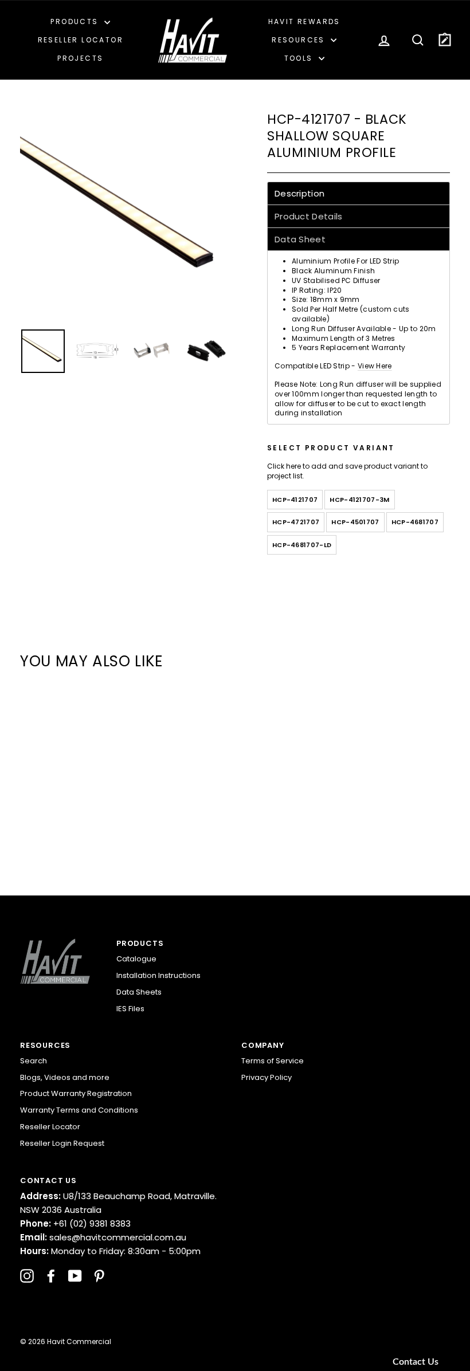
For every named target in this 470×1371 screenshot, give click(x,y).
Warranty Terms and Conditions (79, 1110)
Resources (300, 40)
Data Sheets (139, 992)
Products (75, 21)
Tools (300, 58)
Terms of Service (272, 1060)
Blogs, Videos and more (64, 1077)
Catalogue (136, 958)
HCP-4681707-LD (301, 544)
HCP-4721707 (295, 522)
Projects (80, 58)
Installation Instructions (158, 975)
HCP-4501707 (355, 522)
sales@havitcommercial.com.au (103, 1237)
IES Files (130, 1008)
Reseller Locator (80, 40)
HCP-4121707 (295, 499)
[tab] (358, 193)
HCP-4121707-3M (359, 499)
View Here (375, 366)
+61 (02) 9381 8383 (75, 1223)
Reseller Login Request (62, 1143)
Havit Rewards (304, 21)
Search (33, 1060)
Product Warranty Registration (76, 1093)
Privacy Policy (266, 1077)
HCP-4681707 (414, 522)
